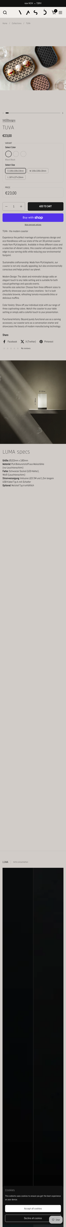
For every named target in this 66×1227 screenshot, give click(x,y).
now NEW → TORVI (33, 3)
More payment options (33, 224)
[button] (5, 12)
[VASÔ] (32, 12)
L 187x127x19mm (15, 177)
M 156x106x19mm (38, 170)
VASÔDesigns (9, 120)
